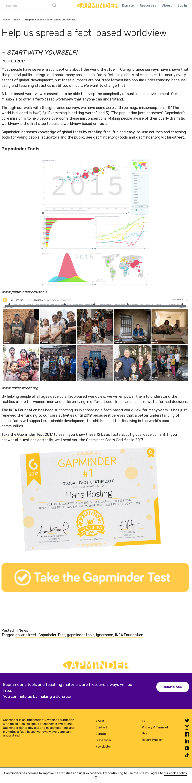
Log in (182, 5)
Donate (128, 5)
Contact (101, 727)
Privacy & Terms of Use (155, 730)
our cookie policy (175, 773)
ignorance (104, 635)
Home (6, 19)
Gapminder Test (51, 635)
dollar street (26, 635)
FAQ (145, 721)
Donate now (173, 687)
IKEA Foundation (129, 635)
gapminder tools (80, 635)
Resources (148, 5)
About (167, 5)
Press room (103, 740)
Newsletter (103, 746)
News (17, 19)
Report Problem (153, 740)
